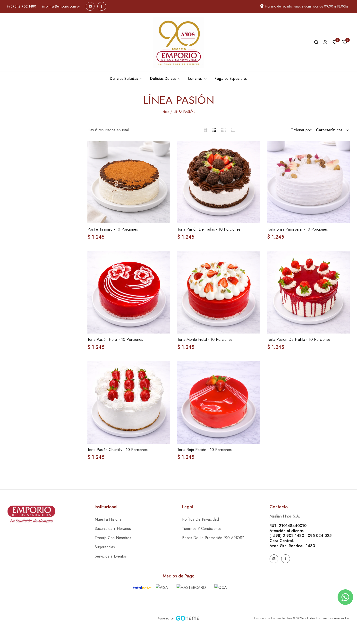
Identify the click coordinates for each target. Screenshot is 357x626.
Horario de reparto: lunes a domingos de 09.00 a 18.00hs (306, 6)
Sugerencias (105, 547)
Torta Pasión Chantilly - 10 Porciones (117, 449)
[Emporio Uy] (178, 42)
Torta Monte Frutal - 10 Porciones (204, 339)
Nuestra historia (108, 519)
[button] (164, 149)
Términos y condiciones (201, 528)
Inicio (165, 111)
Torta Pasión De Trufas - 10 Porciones (208, 229)
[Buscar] (316, 42)
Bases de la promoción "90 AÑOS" (213, 538)
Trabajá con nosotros (113, 538)
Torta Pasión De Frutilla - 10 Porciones (299, 339)
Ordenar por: (301, 130)
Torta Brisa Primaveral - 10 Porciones (297, 229)
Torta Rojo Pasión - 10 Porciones (204, 449)
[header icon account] (325, 42)
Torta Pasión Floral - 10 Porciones (115, 339)
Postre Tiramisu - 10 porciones (112, 229)
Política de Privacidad (200, 519)
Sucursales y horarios (113, 528)
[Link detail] (90, 6)
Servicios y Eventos (111, 556)
